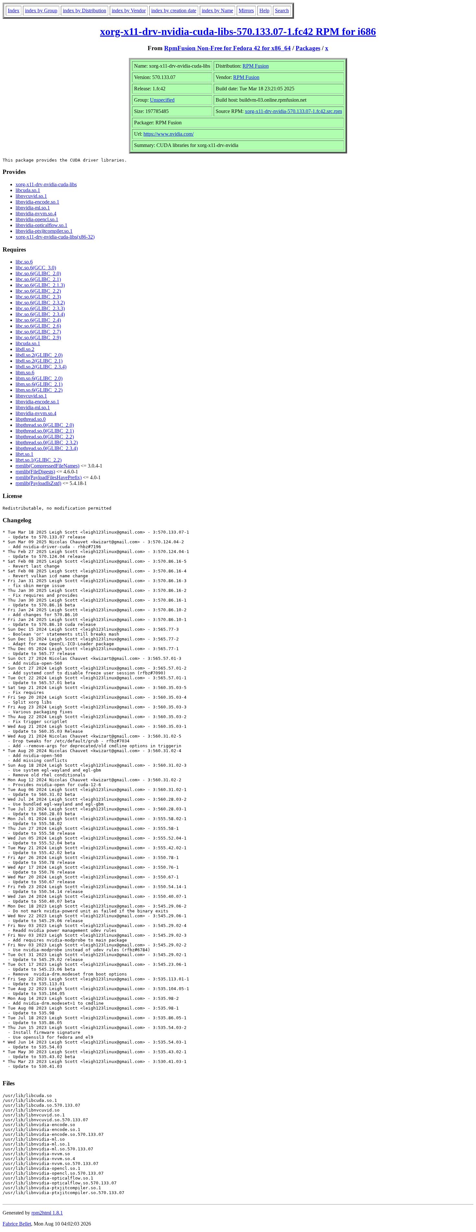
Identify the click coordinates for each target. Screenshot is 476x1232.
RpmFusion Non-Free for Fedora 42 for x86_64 (227, 48)
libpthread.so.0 (31, 419)
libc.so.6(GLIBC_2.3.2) (40, 302)
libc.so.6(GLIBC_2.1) (38, 279)
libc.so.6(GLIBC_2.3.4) (40, 314)
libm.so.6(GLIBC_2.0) (39, 378)
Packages (308, 48)
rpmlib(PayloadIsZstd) (38, 483)
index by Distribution (84, 10)
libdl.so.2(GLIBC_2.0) (39, 355)
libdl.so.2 (25, 349)
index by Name (217, 10)
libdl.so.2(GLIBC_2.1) (39, 361)
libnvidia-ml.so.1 (33, 207)
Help (264, 10)
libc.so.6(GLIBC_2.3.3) (40, 308)
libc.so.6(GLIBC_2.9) (38, 337)
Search (282, 10)
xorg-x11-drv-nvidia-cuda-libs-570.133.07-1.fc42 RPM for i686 (238, 31)
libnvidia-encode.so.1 (37, 202)
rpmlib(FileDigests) (35, 471)
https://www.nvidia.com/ (168, 134)
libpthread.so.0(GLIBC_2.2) (45, 436)
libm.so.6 (25, 372)
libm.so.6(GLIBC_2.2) (39, 390)
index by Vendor (129, 10)
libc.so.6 (24, 262)
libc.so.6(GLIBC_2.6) (38, 326)
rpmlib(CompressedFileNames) (47, 466)
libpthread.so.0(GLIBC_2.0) (45, 425)
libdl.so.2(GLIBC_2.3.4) (41, 366)
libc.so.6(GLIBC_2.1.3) (40, 285)
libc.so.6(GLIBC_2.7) (38, 331)
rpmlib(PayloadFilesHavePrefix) (49, 477)
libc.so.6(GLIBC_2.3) (38, 297)
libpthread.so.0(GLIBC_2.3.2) (47, 442)
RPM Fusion (256, 66)
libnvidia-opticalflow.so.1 (41, 225)
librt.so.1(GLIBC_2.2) (39, 460)
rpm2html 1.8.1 (47, 1212)
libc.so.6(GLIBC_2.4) (38, 320)
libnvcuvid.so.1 (31, 196)
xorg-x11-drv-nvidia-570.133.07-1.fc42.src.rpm (293, 111)
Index (13, 10)
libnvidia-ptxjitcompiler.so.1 (44, 231)
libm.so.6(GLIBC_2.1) (39, 384)
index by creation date (173, 10)
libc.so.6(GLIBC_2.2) (38, 291)
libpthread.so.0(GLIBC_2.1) (45, 431)
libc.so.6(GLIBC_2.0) (38, 273)
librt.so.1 (24, 454)
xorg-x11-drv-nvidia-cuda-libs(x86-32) (55, 237)
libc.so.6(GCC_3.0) (36, 267)
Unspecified (162, 100)
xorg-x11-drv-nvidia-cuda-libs (46, 184)
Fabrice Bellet (17, 1223)
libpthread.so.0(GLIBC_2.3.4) (47, 448)
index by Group (41, 10)
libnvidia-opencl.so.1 (37, 219)
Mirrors (246, 10)
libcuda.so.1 (28, 190)
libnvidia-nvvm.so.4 (36, 213)
